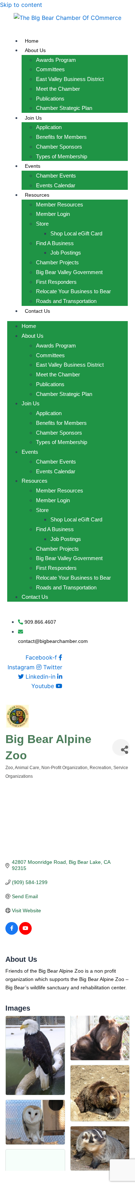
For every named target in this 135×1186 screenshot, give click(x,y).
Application (49, 127)
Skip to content (21, 4)
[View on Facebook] (11, 933)
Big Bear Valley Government (69, 272)
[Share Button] (121, 747)
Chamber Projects (57, 262)
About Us (35, 50)
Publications (50, 98)
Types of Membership (61, 156)
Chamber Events (56, 175)
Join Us (33, 118)
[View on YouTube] (25, 933)
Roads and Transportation (66, 301)
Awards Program (56, 60)
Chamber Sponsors (59, 147)
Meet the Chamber (58, 89)
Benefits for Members (61, 137)
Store (42, 224)
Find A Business (55, 243)
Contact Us (37, 311)
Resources (37, 195)
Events (32, 166)
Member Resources (59, 204)
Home (32, 41)
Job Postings (65, 252)
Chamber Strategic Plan (64, 108)
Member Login (53, 214)
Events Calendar (55, 185)
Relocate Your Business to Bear (73, 291)
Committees (50, 69)
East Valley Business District (70, 79)
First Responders (56, 282)
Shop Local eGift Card (76, 233)
